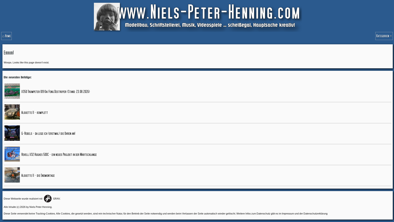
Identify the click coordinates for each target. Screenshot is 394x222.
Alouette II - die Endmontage (38, 175)
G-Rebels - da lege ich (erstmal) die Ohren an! (48, 133)
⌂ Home (6, 36)
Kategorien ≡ (384, 36)
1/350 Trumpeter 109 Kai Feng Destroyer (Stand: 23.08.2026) (55, 92)
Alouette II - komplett (34, 112)
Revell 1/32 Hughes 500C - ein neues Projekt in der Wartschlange (59, 154)
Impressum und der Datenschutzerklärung (305, 213)
